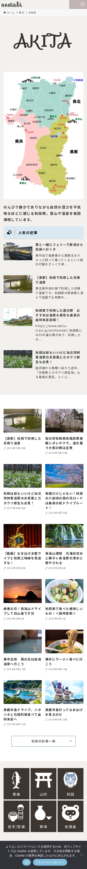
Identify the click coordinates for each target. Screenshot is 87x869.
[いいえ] (81, 855)
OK (27, 862)
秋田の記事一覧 (43, 741)
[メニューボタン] (82, 4)
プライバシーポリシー (50, 862)
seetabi (12, 4)
